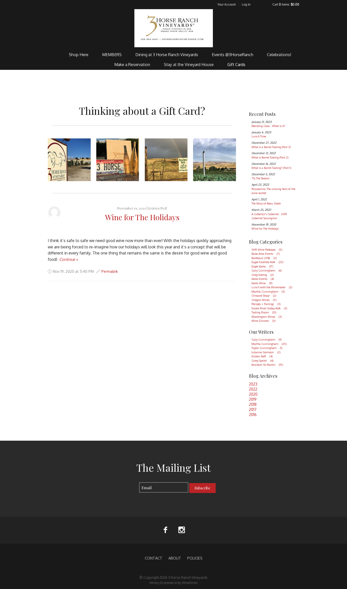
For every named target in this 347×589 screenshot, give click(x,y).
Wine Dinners (263, 321)
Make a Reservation (132, 64)
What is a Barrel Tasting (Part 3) (271, 147)
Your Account (226, 4)
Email (134, 482)
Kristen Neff (157, 208)
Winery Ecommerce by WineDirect (173, 583)
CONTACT (153, 558)
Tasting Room (263, 312)
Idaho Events (262, 279)
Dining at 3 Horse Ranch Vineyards (166, 54)
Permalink (109, 271)
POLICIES (194, 558)
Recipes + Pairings (266, 304)
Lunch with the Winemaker (271, 287)
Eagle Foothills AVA (267, 262)
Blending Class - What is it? (268, 126)
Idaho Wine (262, 283)
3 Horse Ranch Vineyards (173, 28)
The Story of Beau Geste (266, 203)
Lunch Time (258, 136)
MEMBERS (112, 54)
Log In (246, 4)
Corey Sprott (262, 360)
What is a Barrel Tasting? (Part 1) (271, 168)
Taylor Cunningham (266, 348)
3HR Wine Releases (266, 249)
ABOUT (174, 558)
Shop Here (78, 54)
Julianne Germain (266, 352)
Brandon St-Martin (267, 365)
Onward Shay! (263, 295)
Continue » (68, 259)
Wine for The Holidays (142, 217)
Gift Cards (236, 64)
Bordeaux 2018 (264, 258)
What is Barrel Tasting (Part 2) (270, 157)
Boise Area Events (265, 254)
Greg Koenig (262, 275)
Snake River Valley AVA (269, 308)
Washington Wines (266, 317)
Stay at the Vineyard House (189, 64)
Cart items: (285, 4)
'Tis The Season (260, 178)
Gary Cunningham (266, 270)
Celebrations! (279, 54)
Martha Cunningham (268, 291)
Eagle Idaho (262, 266)
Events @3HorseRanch (232, 54)
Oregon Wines (264, 300)
